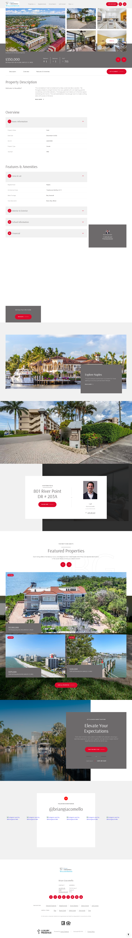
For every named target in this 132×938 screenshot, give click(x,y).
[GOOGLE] (77, 897)
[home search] (120, 4)
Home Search (52, 4)
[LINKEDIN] (59, 897)
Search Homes (85, 905)
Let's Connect (62, 4)
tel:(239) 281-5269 (62, 889)
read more (88, 384)
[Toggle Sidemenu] (124, 4)
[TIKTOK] (64, 897)
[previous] (62, 564)
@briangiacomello (66, 809)
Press (89, 910)
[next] (69, 564)
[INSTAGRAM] (55, 897)
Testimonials (82, 910)
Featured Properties (51, 905)
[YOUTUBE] (72, 897)
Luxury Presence (65, 931)
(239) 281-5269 (108, 237)
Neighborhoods (42, 4)
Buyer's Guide (62, 910)
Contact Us (112, 4)
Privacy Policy (91, 931)
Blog (55, 910)
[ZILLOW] (81, 897)
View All (111, 40)
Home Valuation (74, 905)
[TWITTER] (68, 897)
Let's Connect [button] (95, 905)
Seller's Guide (72, 910)
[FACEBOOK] (51, 897)
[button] (116, 71)
